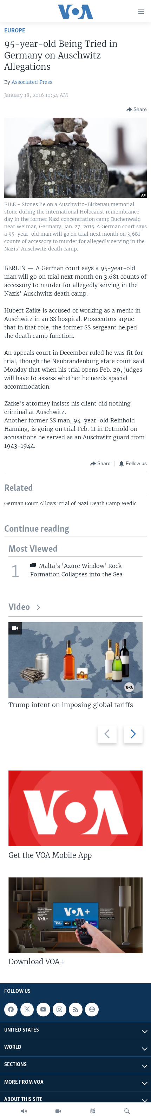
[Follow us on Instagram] (59, 1009)
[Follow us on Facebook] (11, 1009)
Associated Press (32, 82)
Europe (14, 31)
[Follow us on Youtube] (43, 1009)
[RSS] (75, 1009)
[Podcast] (91, 1009)
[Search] (127, 1111)
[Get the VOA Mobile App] (75, 808)
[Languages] (92, 1111)
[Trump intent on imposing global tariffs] (75, 660)
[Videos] (58, 1111)
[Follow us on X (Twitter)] (27, 1009)
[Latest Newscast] (23, 1111)
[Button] (136, 109)
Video (19, 607)
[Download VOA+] (75, 915)
